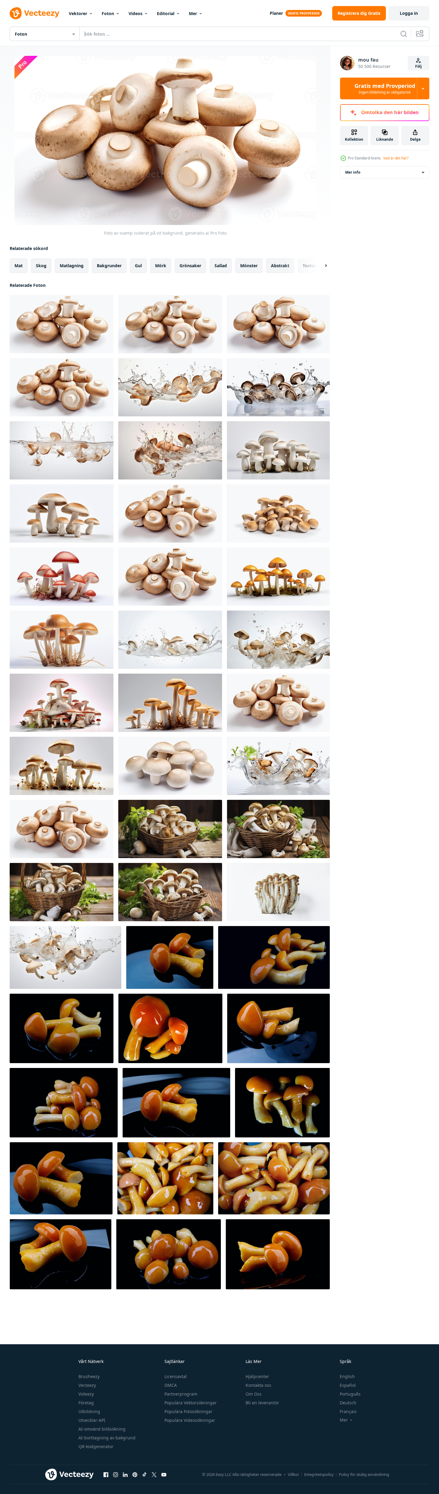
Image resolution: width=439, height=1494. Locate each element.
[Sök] (403, 33)
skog (41, 265)
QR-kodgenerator (95, 1446)
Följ (418, 66)
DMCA (170, 1385)
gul (138, 265)
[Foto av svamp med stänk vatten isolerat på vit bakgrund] (170, 640)
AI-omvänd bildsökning (102, 1429)
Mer (193, 13)
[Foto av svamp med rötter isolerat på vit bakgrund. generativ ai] (278, 450)
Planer (276, 13)
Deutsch (348, 1403)
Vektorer (78, 13)
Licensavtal (175, 1376)
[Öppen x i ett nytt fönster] (154, 1474)
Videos (135, 13)
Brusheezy (89, 1376)
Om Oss (254, 1394)
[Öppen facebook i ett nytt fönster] (105, 1474)
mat (18, 265)
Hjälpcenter (257, 1376)
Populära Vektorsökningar (190, 1403)
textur (309, 265)
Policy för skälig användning (364, 1474)
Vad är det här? (396, 158)
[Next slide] (320, 265)
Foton (108, 13)
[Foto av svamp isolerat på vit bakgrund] (170, 513)
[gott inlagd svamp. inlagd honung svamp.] (169, 957)
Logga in (409, 13)
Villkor (293, 1474)
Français (348, 1411)
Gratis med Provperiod (385, 88)
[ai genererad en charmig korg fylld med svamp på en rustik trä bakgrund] (170, 892)
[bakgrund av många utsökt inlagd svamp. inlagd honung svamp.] (165, 1178)
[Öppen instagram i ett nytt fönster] (115, 1474)
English (347, 1376)
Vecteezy (87, 1385)
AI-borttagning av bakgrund (106, 1438)
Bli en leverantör (262, 1403)
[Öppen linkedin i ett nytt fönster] (125, 1474)
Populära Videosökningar (189, 1420)
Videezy (86, 1394)
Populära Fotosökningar (188, 1411)
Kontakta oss (258, 1385)
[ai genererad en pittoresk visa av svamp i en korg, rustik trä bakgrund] (170, 829)
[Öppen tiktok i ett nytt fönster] (144, 1474)
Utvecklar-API (91, 1420)
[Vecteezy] (34, 13)
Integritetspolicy (319, 1474)
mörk (160, 265)
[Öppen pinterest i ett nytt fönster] (134, 1474)
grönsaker (190, 265)
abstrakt (280, 265)
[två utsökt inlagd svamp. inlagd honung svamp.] (278, 1028)
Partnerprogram (180, 1394)
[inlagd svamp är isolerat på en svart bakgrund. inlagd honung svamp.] (170, 1028)
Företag (86, 1403)
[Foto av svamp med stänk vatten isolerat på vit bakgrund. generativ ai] (170, 387)
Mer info (352, 172)
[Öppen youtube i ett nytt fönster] (163, 1474)
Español (348, 1385)
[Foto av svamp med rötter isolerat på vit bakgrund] (61, 576)
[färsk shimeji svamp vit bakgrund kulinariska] (278, 892)
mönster (249, 265)
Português (350, 1394)
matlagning (72, 265)
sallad (221, 265)
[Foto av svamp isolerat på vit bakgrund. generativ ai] (61, 324)
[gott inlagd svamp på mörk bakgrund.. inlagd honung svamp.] (64, 1102)
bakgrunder (109, 265)
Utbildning (89, 1411)
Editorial (165, 13)
